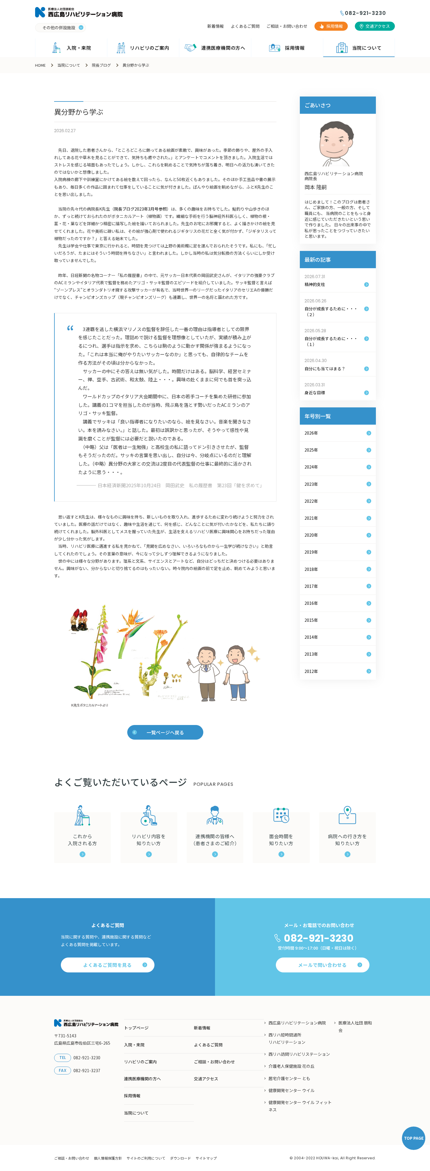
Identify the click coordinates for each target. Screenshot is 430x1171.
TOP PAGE (414, 1138)
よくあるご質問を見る (107, 964)
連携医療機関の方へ (223, 47)
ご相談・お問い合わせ (286, 26)
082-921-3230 (365, 13)
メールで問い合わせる (322, 964)
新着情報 (215, 26)
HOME (40, 65)
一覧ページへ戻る (165, 732)
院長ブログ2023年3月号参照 (140, 209)
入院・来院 (79, 47)
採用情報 (334, 26)
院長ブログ (101, 65)
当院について (367, 47)
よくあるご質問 (245, 26)
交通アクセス (378, 26)
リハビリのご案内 (149, 47)
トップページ (136, 1028)
